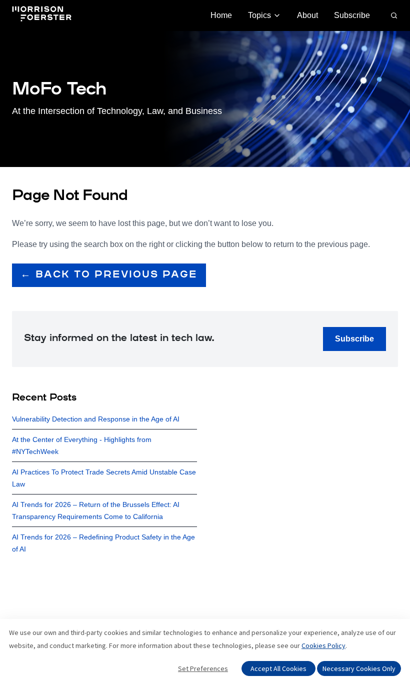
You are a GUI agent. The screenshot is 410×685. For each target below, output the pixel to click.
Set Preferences (203, 668)
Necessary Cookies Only (359, 668)
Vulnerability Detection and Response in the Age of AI (96, 419)
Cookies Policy (324, 645)
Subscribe (352, 15)
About (307, 15)
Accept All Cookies (278, 668)
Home (221, 15)
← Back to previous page (109, 275)
